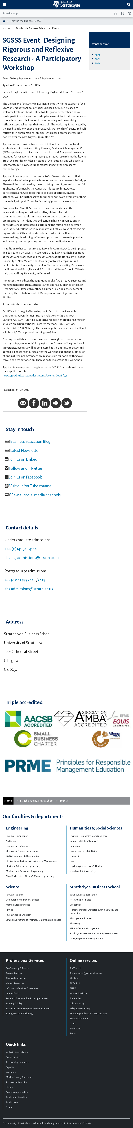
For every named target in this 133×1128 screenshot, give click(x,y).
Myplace (74, 978)
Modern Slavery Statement (19, 1077)
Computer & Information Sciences (22, 899)
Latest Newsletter (25, 450)
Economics (75, 904)
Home (6, 28)
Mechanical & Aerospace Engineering (24, 871)
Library (9, 1087)
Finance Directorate (16, 978)
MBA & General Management (84, 928)
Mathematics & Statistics (18, 904)
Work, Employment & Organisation (87, 938)
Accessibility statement (17, 1062)
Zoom (73, 1033)
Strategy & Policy (14, 1003)
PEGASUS (75, 983)
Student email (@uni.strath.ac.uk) (86, 973)
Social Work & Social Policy (83, 871)
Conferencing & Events (17, 968)
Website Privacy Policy (17, 1052)
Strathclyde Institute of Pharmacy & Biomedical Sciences (33, 920)
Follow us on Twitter (25, 468)
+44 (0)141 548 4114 (21, 549)
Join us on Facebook (25, 477)
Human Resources (15, 983)
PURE (73, 988)
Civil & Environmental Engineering (22, 856)
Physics (9, 909)
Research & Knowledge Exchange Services (27, 998)
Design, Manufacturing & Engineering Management (32, 861)
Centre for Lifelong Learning (84, 841)
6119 (41, 580)
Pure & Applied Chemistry (18, 915)
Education (75, 846)
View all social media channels (35, 495)
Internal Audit (12, 993)
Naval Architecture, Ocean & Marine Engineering (30, 876)
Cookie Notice (13, 1057)
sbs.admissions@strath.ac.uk (29, 589)
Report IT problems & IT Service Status (88, 1013)
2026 (97, 54)
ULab (72, 1023)
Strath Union (12, 1102)
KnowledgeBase (78, 993)
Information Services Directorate (22, 988)
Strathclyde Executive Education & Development (94, 933)
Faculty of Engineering (17, 836)
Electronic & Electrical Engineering (23, 866)
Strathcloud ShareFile (16, 1097)
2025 (97, 59)
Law (72, 861)
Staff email (75, 968)
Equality (10, 1067)
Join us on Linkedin (25, 459)
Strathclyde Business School (26, 21)
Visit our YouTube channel (30, 486)
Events (55, 28)
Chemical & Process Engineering (22, 851)
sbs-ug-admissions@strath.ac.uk (32, 557)
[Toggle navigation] (4, 4)
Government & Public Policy (83, 851)
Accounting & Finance (80, 899)
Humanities (75, 856)
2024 (97, 63)
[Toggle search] (128, 4)
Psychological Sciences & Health (86, 866)
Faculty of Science (15, 894)
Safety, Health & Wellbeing (19, 1013)
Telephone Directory (80, 1008)
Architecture (12, 841)
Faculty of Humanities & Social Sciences (89, 836)
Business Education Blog (30, 441)
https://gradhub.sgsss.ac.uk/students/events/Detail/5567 (36, 375)
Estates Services (14, 973)
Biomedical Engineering (18, 846)
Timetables (75, 998)
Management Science (81, 918)
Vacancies (11, 1072)
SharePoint (75, 1028)
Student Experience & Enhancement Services (28, 1008)
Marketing (75, 923)
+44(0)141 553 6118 (20, 580)
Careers (10, 1107)
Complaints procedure (17, 1092)
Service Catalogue (79, 1018)
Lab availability (77, 1003)
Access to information (16, 1082)
